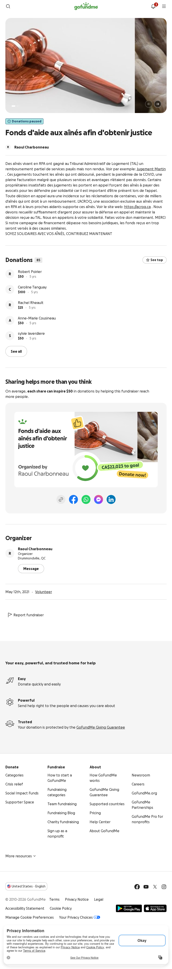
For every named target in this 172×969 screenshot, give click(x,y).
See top (156, 260)
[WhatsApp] (86, 499)
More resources (18, 856)
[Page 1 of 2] (13, 106)
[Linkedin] (111, 499)
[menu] (163, 6)
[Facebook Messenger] (98, 499)
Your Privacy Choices (76, 917)
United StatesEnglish (28, 886)
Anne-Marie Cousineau (37, 318)
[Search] (8, 6)
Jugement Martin (151, 169)
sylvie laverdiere (31, 333)
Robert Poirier (30, 272)
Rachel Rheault (30, 303)
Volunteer (43, 592)
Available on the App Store (155, 908)
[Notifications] (153, 6)
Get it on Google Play (129, 908)
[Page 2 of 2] (17, 106)
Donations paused (26, 121)
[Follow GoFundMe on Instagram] (163, 886)
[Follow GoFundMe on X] (154, 886)
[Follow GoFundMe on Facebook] (137, 886)
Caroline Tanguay (32, 287)
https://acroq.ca (137, 207)
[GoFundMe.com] (86, 6)
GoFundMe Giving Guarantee (100, 727)
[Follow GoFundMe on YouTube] (146, 886)
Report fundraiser (28, 615)
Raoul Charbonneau (35, 549)
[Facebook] (73, 499)
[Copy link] (60, 499)
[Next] (157, 104)
